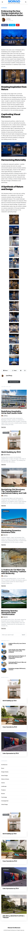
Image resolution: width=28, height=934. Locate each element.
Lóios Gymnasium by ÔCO (11, 753)
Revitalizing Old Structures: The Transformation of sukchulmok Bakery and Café (13, 491)
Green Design (4, 775)
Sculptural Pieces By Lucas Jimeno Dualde (17, 644)
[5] (4, 670)
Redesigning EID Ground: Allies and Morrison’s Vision (17, 663)
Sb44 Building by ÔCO (11, 452)
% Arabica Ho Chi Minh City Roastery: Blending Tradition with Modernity (13, 571)
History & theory (5, 779)
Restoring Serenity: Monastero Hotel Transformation (9, 612)
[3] (4, 657)
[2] (4, 651)
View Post (3, 427)
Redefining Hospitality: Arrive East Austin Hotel (11, 412)
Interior (3, 782)
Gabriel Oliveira (6, 454)
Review (3, 793)
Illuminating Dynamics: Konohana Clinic (11, 531)
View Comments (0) (14, 381)
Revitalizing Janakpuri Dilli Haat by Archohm (17, 669)
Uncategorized (4, 800)
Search (23, 634)
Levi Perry (8, 19)
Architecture (4, 7)
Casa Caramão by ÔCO (10, 727)
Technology (4, 797)
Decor (2, 768)
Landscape (3, 786)
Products (3, 790)
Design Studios (4, 771)
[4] (4, 664)
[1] (4, 645)
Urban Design (4, 804)
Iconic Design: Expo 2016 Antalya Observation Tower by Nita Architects (17, 651)
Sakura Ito (5, 534)
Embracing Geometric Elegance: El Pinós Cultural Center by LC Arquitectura (17, 657)
